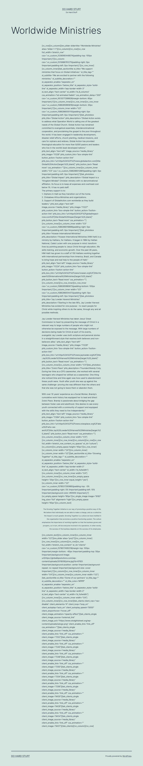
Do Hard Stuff (71, 9)
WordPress (126, 756)
